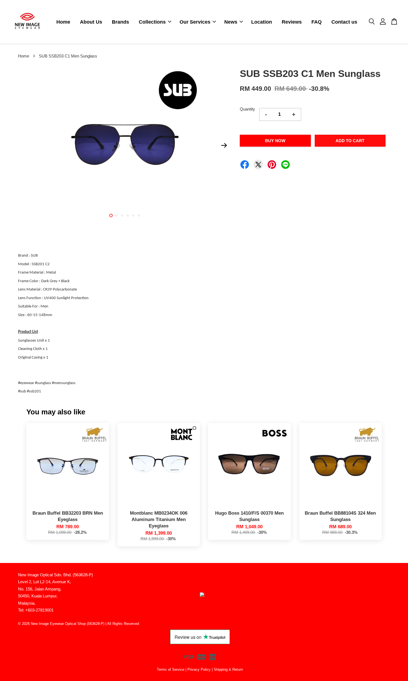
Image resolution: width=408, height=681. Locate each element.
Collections (152, 22)
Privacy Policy (199, 669)
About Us (91, 22)
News (230, 22)
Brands (120, 22)
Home (63, 22)
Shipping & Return (228, 669)
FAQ (316, 22)
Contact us (344, 22)
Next (224, 145)
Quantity (247, 109)
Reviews (292, 22)
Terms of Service (170, 669)
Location (261, 22)
